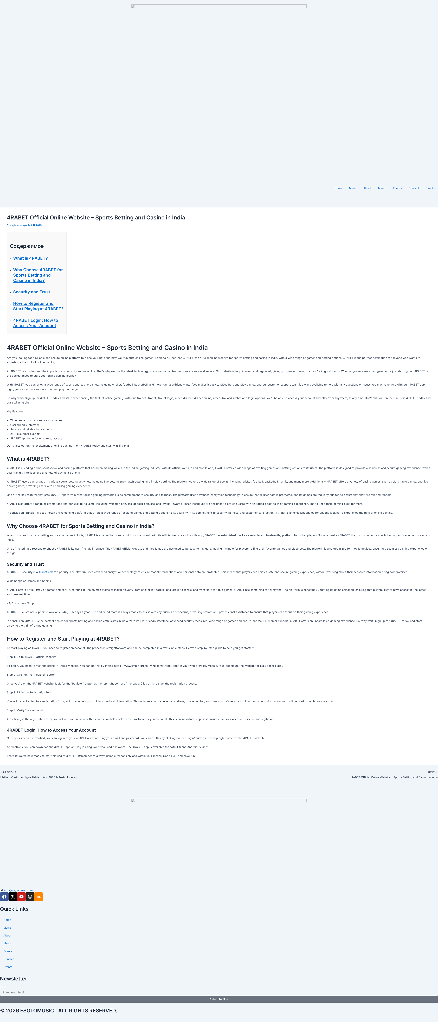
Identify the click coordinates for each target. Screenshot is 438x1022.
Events (397, 188)
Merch (382, 188)
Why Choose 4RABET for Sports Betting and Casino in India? (38, 275)
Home (338, 188)
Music (353, 188)
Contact (414, 188)
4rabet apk (46, 572)
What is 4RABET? (30, 258)
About (367, 188)
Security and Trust (31, 291)
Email (3, 987)
